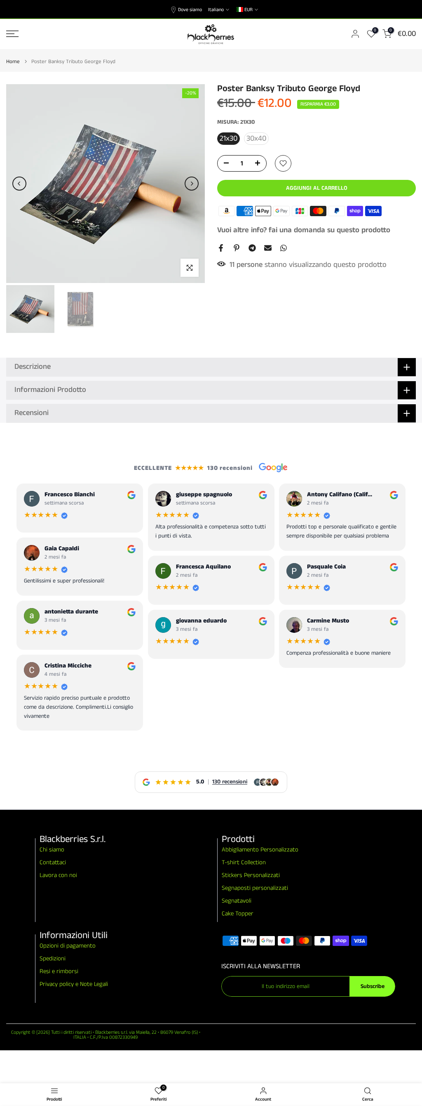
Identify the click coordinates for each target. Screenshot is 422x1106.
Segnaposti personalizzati (255, 888)
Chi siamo (52, 849)
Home (13, 61)
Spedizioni (53, 958)
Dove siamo (190, 9)
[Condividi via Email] (268, 248)
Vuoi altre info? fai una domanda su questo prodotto (303, 230)
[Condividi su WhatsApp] (283, 248)
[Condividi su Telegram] (252, 248)
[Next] (192, 184)
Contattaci (53, 862)
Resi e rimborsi (59, 971)
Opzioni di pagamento (68, 945)
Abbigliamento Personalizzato (260, 849)
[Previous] (19, 184)
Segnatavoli (236, 900)
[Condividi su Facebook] (221, 248)
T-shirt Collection (244, 862)
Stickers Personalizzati (251, 875)
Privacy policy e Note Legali (74, 984)
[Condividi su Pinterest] (236, 248)
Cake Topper (237, 913)
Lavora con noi (58, 875)
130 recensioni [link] (229, 782)
